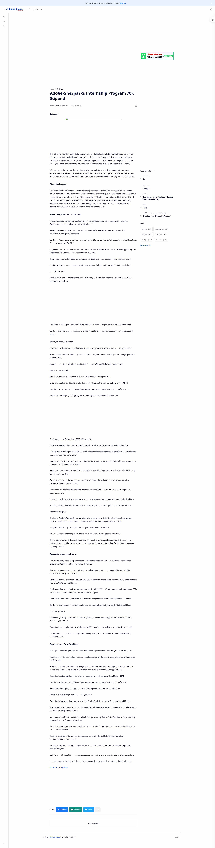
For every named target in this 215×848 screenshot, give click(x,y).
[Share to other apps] (98, 809)
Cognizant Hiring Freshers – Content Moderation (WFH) (158, 198)
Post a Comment (93, 823)
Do (144, 179)
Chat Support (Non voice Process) (157, 216)
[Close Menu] (211, 3)
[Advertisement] (110, 32)
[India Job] (165, 213)
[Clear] (63, 9)
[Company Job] (156, 213)
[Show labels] (146, 245)
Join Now (123, 3)
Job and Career (55, 837)
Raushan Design (92, 837)
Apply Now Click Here (59, 767)
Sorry (145, 208)
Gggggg (146, 189)
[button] (211, 9)
